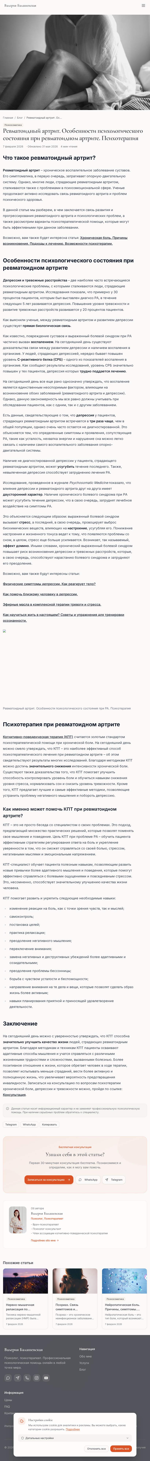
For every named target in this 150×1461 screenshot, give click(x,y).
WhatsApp (29, 1124)
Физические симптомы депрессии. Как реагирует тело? (49, 584)
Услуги (84, 1363)
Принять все (121, 1448)
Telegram (11, 1124)
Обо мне (85, 1356)
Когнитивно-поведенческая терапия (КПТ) (38, 737)
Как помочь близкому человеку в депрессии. (40, 594)
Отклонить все (96, 1448)
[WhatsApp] (8, 1378)
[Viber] (27, 1378)
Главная (8, 117)
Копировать (49, 1124)
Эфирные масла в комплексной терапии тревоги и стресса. (52, 604)
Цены (8, 1400)
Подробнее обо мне (43, 1240)
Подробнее (73, 1429)
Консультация (14, 1095)
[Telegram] (17, 1378)
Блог (20, 117)
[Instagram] (36, 1378)
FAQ (7, 1406)
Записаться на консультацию (46, 1179)
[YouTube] (46, 1378)
